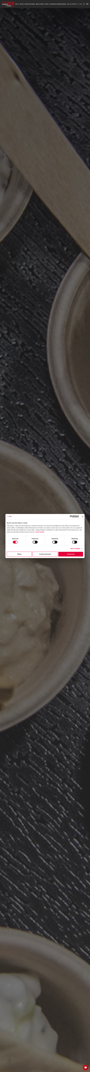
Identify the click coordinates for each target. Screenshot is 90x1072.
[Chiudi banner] (82, 516)
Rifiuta (19, 554)
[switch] (35, 542)
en (81, 4)
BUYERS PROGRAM (30, 4)
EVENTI (47, 4)
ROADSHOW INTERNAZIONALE (58, 4)
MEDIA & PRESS (40, 4)
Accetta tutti (70, 554)
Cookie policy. (40, 532)
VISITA (17, 4)
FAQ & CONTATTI (72, 4)
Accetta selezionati (45, 554)
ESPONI (22, 4)
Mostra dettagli (75, 548)
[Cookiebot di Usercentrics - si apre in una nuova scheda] (71, 516)
